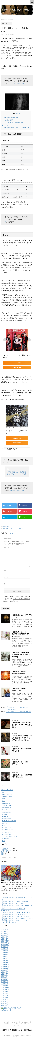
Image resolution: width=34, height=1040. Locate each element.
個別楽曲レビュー (7, 526)
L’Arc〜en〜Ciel (6, 807)
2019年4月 (4, 956)
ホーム (6, 1022)
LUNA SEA (5, 810)
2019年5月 (4, 954)
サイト (6, 584)
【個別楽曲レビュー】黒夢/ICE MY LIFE (18, 712)
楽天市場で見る (17, 367)
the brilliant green (7, 818)
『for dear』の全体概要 (10, 117)
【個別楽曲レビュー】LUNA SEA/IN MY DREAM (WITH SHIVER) (21, 655)
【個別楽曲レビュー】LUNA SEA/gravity (14, 901)
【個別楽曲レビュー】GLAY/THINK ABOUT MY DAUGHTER (20, 634)
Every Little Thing (7, 794)
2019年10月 (5, 945)
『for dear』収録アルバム (14, 122)
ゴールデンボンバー (8, 830)
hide (3, 801)
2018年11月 (5, 966)
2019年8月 (4, 949)
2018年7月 (4, 974)
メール (6, 577)
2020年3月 (4, 935)
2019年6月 (4, 952)
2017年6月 (4, 999)
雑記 (2, 854)
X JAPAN (4, 823)
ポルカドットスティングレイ (10, 836)
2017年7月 (4, 997)
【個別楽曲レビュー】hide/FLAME (12, 903)
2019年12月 (5, 941)
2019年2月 (4, 960)
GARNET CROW (7, 796)
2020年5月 (4, 931)
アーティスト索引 (7, 790)
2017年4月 (4, 1003)
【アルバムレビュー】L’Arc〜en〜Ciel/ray (15, 916)
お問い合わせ (18, 1024)
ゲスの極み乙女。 (7, 827)
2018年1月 (4, 986)
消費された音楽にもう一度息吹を (17, 1030)
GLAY (4, 798)
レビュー (5, 125)
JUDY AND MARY (7, 805)
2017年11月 (5, 989)
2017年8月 (4, 995)
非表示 (18, 113)
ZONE (4, 825)
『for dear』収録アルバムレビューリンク (16, 127)
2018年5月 (4, 978)
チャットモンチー (7, 832)
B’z (3, 792)
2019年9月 (4, 947)
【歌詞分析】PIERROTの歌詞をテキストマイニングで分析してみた (22, 725)
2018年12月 (5, 964)
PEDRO (4, 814)
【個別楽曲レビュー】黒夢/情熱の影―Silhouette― (22, 776)
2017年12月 (5, 987)
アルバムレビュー (7, 848)
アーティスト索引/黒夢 (17, 83)
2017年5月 (4, 1001)
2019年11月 (5, 943)
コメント (6, 547)
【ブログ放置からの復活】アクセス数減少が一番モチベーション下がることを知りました (22, 738)
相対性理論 (5, 838)
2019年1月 (4, 962)
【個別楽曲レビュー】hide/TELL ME (19, 690)
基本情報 (9, 120)
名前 (5, 570)
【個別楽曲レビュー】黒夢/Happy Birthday (20, 763)
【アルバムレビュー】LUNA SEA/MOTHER (15, 912)
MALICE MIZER (6, 812)
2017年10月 (5, 991)
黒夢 (4, 528)
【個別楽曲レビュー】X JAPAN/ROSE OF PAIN (17, 918)
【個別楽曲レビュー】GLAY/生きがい (13, 914)
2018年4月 (4, 980)
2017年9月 (4, 993)
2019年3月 (4, 958)
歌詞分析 (4, 852)
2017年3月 (4, 1005)
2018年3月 (4, 982)
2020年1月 (4, 939)
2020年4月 (4, 933)
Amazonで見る (17, 362)
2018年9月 (4, 970)
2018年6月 (4, 976)
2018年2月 (4, 984)
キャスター (10, 533)
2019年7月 (4, 951)
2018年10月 (5, 968)
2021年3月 (4, 929)
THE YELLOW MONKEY (9, 821)
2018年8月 (4, 972)
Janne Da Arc (6, 803)
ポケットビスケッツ (8, 834)
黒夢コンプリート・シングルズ (14, 528)
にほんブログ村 (6, 1010)
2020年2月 (4, 937)
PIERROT (5, 816)
